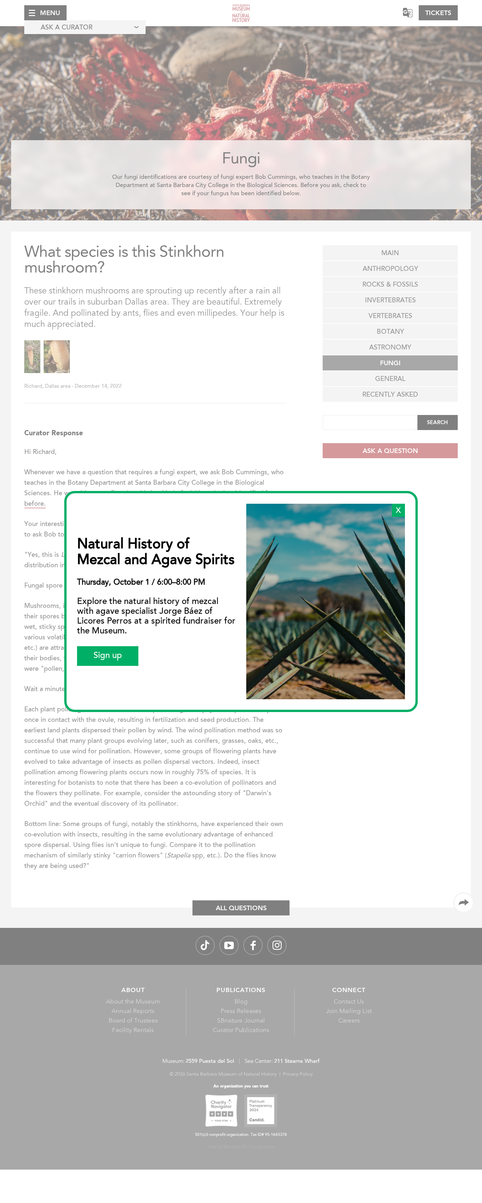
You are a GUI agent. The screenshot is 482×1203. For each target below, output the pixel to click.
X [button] (398, 511)
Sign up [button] (107, 656)
